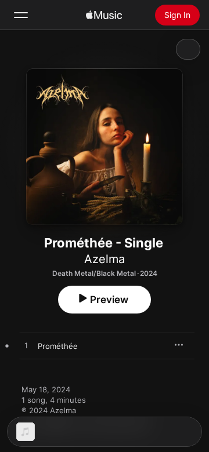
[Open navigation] (21, 15)
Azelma (104, 259)
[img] (104, 15)
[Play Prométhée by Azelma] (26, 346)
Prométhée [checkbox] (58, 346)
